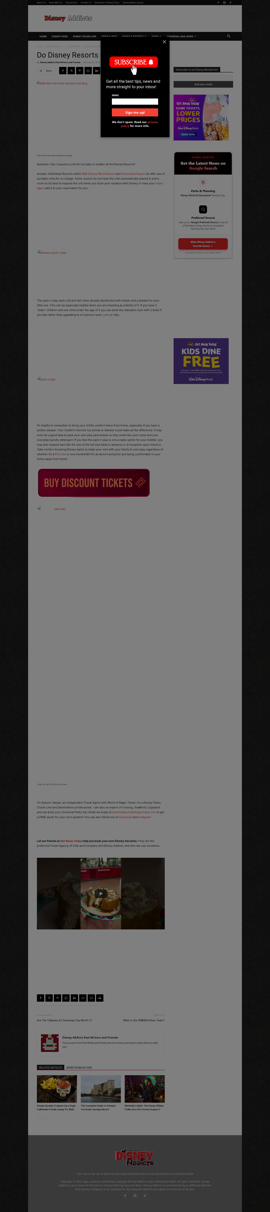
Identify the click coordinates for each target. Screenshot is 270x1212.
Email (115, 95)
